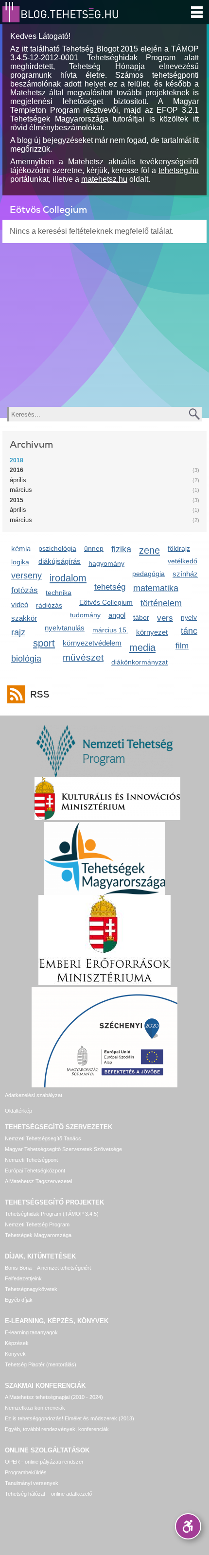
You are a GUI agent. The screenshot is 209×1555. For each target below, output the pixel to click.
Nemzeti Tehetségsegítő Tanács (43, 1138)
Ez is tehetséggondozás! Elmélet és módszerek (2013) (69, 1418)
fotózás (24, 590)
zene (149, 550)
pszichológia (57, 548)
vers (165, 618)
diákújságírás (59, 561)
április (18, 480)
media (142, 647)
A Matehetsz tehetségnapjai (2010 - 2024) (54, 1397)
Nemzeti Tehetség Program (37, 1224)
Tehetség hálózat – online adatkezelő (48, 1494)
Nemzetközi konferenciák (35, 1408)
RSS (40, 694)
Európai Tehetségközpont (35, 1170)
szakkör (24, 618)
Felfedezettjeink (23, 1278)
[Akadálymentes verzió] (188, 1526)
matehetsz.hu (104, 179)
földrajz (179, 548)
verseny (26, 575)
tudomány (85, 615)
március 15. (110, 630)
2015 (16, 500)
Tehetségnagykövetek (31, 1289)
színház (185, 574)
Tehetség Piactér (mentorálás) (40, 1364)
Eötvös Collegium (106, 602)
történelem (161, 603)
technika (58, 592)
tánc (189, 631)
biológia (26, 659)
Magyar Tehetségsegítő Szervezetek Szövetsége (63, 1149)
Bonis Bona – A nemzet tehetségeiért (48, 1268)
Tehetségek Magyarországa (38, 1235)
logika (20, 562)
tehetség (109, 587)
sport (44, 642)
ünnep (94, 548)
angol (116, 615)
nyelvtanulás (65, 628)
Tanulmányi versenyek (31, 1483)
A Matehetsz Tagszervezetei (38, 1181)
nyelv (189, 617)
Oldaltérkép (18, 1111)
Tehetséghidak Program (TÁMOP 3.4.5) (52, 1214)
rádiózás (49, 605)
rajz (18, 632)
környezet (152, 632)
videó (19, 604)
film (182, 645)
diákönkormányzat (139, 662)
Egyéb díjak (19, 1300)
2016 (16, 470)
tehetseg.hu (178, 170)
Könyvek (15, 1354)
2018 (16, 460)
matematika (155, 588)
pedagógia (148, 573)
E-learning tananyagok (31, 1332)
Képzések (17, 1343)
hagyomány (106, 563)
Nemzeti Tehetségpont (31, 1160)
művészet (83, 657)
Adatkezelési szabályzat (33, 1095)
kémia (21, 548)
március (21, 489)
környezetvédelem (92, 643)
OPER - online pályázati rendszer (44, 1462)
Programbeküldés (26, 1472)
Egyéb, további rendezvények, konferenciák (57, 1429)
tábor (141, 617)
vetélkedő (182, 561)
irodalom (68, 577)
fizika (121, 549)
